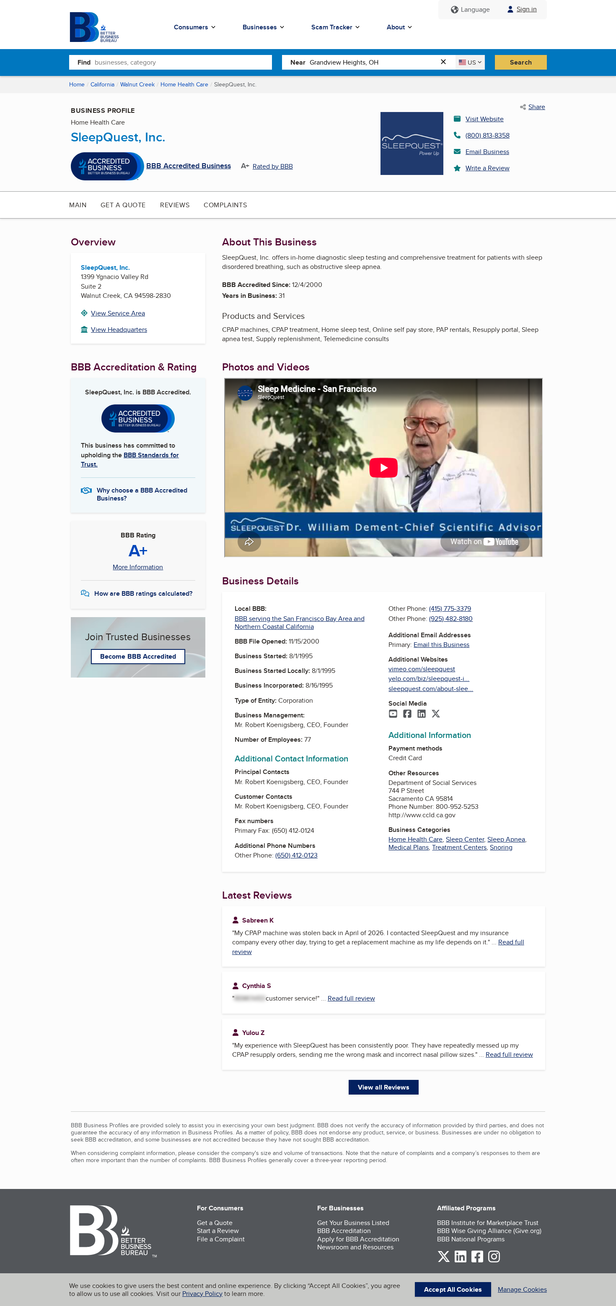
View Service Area (118, 313)
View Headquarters (119, 330)
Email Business (487, 152)
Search (521, 62)
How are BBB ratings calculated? (143, 593)
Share (536, 107)
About (396, 27)
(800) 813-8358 (488, 135)
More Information (138, 567)
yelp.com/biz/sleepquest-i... (428, 678)
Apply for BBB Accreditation (358, 1239)
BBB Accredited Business (188, 166)
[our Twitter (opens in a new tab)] (443, 1261)
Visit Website (485, 119)
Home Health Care (184, 84)
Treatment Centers (459, 847)
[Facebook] (407, 714)
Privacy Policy (202, 1293)
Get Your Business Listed (353, 1223)
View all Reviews (383, 1087)
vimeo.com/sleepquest (421, 669)
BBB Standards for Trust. (130, 459)
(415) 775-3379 (450, 608)
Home (77, 84)
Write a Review (488, 168)
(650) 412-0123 (296, 855)
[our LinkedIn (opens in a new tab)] (460, 1261)
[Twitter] (435, 714)
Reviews (174, 205)
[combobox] (183, 62)
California (102, 84)
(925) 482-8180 (451, 618)
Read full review (351, 998)
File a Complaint (221, 1239)
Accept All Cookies (453, 1289)
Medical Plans (408, 847)
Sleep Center (465, 839)
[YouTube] (393, 714)
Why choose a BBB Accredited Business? (142, 493)
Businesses (260, 27)
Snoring (501, 847)
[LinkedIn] (421, 714)
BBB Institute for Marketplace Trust (487, 1223)
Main (77, 205)
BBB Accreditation (344, 1231)
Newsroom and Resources (355, 1247)
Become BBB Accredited (138, 656)
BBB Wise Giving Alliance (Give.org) (489, 1231)
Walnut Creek (137, 84)
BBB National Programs (471, 1239)
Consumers (191, 27)
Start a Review (218, 1231)
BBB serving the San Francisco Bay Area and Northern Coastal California (300, 622)
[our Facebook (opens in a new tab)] (477, 1261)
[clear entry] (446, 62)
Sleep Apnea (506, 839)
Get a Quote (123, 205)
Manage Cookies (522, 1289)
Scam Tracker (331, 27)
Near (297, 62)
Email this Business (441, 644)
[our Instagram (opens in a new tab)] (494, 1261)
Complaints (225, 205)
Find (84, 62)
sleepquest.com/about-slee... (430, 688)
